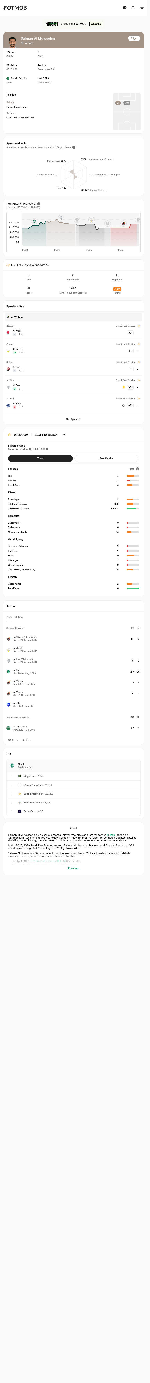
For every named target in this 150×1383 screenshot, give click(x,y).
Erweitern (73, 868)
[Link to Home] (15, 8)
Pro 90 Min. (107, 458)
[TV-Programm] (125, 8)
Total (40, 458)
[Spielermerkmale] (73, 147)
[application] (80, 232)
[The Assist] (73, 24)
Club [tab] (9, 617)
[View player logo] (12, 42)
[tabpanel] (73, 678)
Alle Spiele (72, 419)
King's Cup (29, 776)
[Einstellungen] (142, 8)
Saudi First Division (33, 793)
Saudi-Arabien (19, 78)
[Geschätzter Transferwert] (38, 203)
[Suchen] (133, 8)
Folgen (134, 38)
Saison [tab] (19, 617)
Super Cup (29, 811)
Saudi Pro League (33, 802)
